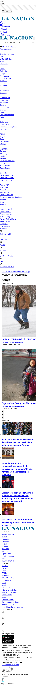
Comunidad (4, 107)
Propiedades (5, 76)
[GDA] (7, 672)
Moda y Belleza (5, 166)
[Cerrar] (34, 38)
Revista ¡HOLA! (5, 212)
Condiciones (6, 665)
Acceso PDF (4, 185)
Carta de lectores (6, 195)
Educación (4, 102)
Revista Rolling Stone (8, 219)
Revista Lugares (6, 214)
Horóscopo (4, 156)
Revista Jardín (5, 221)
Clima (2, 56)
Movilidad (3, 81)
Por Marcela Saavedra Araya (13, 342)
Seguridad (4, 100)
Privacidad (15, 665)
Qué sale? (3, 173)
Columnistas (4, 124)
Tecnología (4, 153)
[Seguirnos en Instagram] (3, 625)
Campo (2, 73)
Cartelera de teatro (7, 178)
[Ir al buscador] (4, 15)
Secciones (6, 26)
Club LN (5, 32)
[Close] (3, 411)
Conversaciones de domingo (11, 197)
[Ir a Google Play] (8, 638)
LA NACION (6, 272)
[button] (18, 152)
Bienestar (3, 110)
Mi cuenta (6, 35)
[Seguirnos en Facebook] (3, 612)
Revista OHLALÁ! (6, 209)
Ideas (2, 202)
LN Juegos (4, 149)
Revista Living (5, 216)
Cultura (3, 105)
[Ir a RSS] (3, 631)
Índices (2, 83)
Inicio (4, 23)
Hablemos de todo (7, 115)
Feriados (3, 158)
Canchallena (4, 141)
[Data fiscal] (3, 681)
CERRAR (2, 1)
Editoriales (4, 122)
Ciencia (2, 112)
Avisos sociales (5, 192)
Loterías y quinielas (7, 161)
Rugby (2, 136)
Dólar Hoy (4, 71)
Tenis (2, 139)
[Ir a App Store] (8, 643)
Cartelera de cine (6, 175)
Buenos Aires (5, 98)
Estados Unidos (6, 90)
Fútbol (2, 134)
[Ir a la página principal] (18, 20)
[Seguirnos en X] (3, 619)
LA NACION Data (6, 59)
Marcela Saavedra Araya (20, 272)
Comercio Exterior (7, 78)
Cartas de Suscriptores (8, 127)
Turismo (3, 151)
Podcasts (3, 163)
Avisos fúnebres (6, 190)
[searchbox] (17, 42)
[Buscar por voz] (33, 43)
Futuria (2, 69)
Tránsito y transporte (8, 54)
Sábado (3, 199)
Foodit (4, 29)
